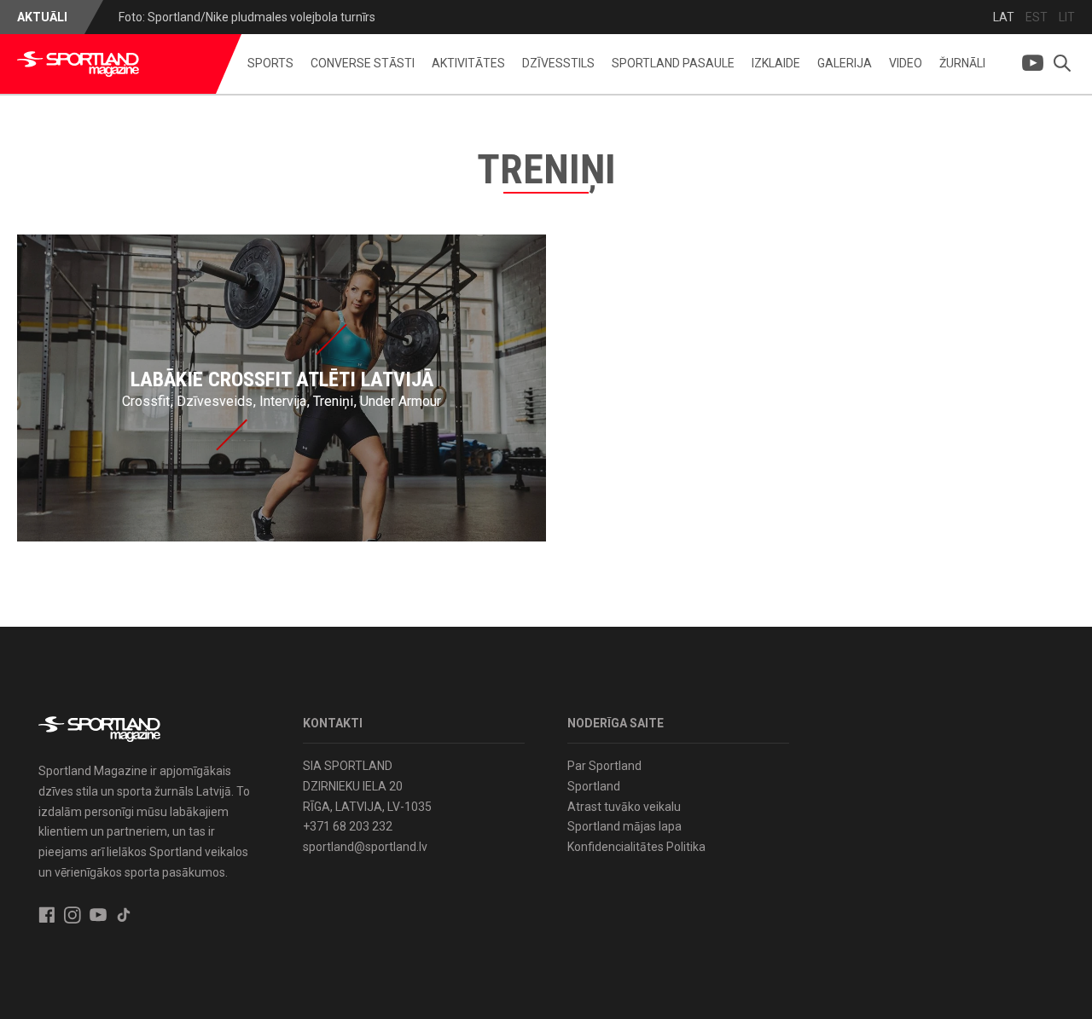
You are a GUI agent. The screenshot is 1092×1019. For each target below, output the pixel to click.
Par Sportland (604, 766)
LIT (1067, 17)
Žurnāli (962, 63)
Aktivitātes (468, 63)
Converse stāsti (363, 63)
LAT (1003, 17)
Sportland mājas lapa (624, 826)
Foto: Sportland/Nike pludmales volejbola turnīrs (247, 17)
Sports (270, 63)
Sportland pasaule (673, 63)
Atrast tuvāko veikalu (624, 806)
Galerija (844, 63)
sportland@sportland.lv (365, 847)
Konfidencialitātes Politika (636, 847)
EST (1036, 17)
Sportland (593, 786)
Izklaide (776, 63)
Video (905, 63)
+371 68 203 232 (347, 826)
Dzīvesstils (558, 63)
